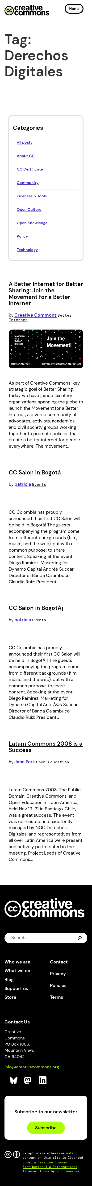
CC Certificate (30, 169)
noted (70, 1153)
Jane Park (24, 762)
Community (27, 182)
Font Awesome (68, 1171)
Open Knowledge (32, 222)
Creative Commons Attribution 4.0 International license (50, 1166)
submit (80, 937)
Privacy (58, 974)
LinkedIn (43, 1080)
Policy (22, 236)
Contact (59, 962)
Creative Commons (27, 10)
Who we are (17, 962)
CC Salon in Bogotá (35, 472)
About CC (26, 155)
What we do (17, 971)
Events (39, 484)
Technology (27, 249)
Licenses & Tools (32, 196)
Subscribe (46, 1128)
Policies (58, 985)
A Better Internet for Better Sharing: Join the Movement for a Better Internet (46, 293)
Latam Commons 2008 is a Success (46, 747)
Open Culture (29, 209)
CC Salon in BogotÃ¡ (36, 608)
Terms (56, 997)
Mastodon (28, 1080)
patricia (22, 484)
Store (10, 997)
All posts (24, 142)
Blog (9, 980)
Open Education (52, 762)
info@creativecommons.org (31, 1067)
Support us (16, 988)
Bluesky (14, 1080)
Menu (74, 8)
